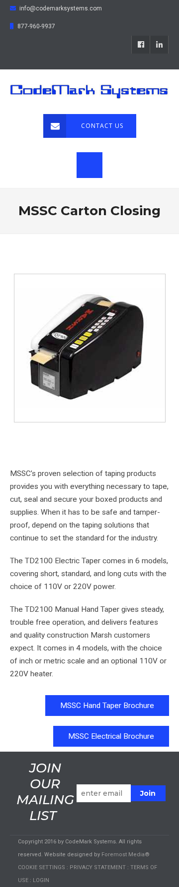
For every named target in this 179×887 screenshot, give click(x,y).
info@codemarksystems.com (60, 8)
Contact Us (102, 125)
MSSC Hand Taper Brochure (107, 705)
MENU (89, 165)
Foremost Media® (125, 854)
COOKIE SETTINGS (41, 867)
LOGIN (41, 880)
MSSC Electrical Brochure (111, 736)
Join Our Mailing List (45, 792)
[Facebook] (140, 44)
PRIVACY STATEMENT (98, 867)
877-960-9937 (36, 26)
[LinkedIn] (159, 44)
